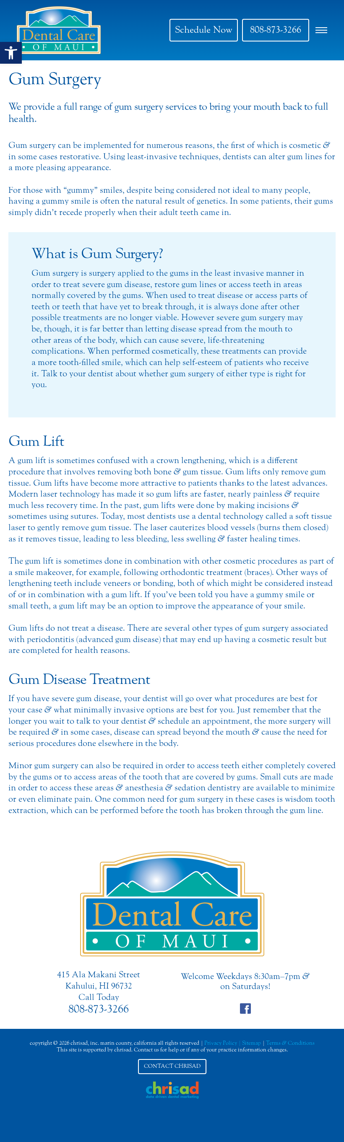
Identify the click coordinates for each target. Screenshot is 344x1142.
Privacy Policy (220, 1043)
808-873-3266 (275, 29)
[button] (11, 53)
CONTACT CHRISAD (172, 1066)
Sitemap (251, 1043)
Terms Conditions (290, 1043)
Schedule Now (203, 29)
